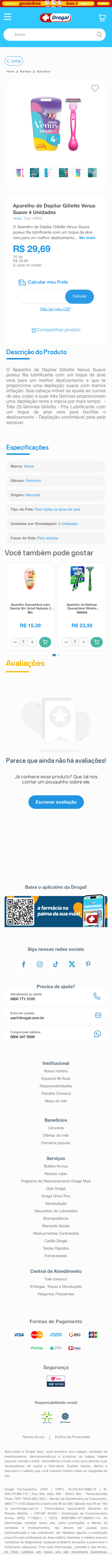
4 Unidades (67, 524)
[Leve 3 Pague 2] (56, 3)
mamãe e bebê (29, 1461)
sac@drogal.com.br (24, 1508)
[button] (7, 17)
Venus (29, 466)
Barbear (25, 71)
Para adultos (47, 538)
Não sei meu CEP (55, 309)
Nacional (33, 495)
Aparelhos (44, 71)
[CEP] (56, 291)
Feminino (33, 481)
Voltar (16, 61)
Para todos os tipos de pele (57, 509)
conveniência (50, 1461)
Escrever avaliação (56, 802)
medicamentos (15, 1456)
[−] (14, 642)
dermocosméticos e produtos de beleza (62, 1456)
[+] (32, 642)
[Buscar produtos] (99, 35)
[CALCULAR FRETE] (79, 297)
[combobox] (54, 34)
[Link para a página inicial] (11, 72)
